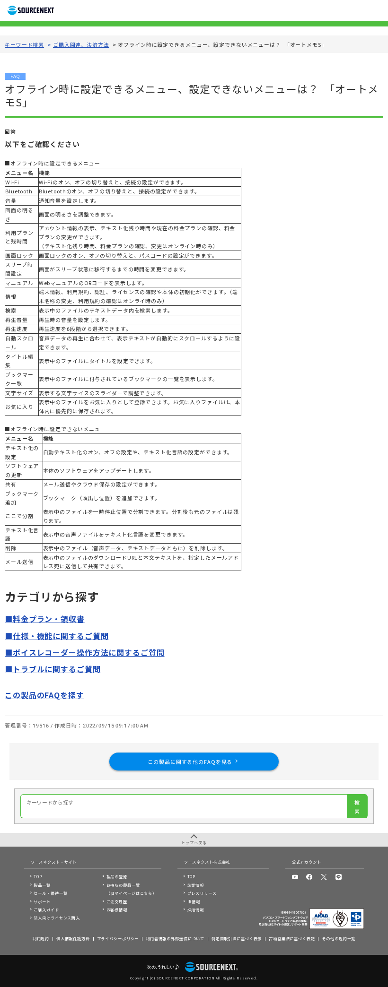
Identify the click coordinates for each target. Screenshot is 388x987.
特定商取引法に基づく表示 (237, 938)
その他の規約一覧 (338, 938)
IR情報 (194, 901)
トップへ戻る (193, 842)
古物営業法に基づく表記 (292, 938)
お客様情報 (116, 909)
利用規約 (41, 938)
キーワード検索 (24, 44)
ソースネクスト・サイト (54, 862)
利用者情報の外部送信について (175, 938)
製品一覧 (42, 885)
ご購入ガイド (46, 909)
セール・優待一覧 (50, 893)
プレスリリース (202, 893)
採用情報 (195, 909)
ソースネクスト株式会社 (207, 862)
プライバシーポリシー (118, 938)
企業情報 (195, 885)
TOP (38, 876)
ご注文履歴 (116, 901)
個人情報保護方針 (73, 938)
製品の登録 (116, 876)
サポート (42, 901)
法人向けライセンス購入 (57, 917)
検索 (357, 806)
